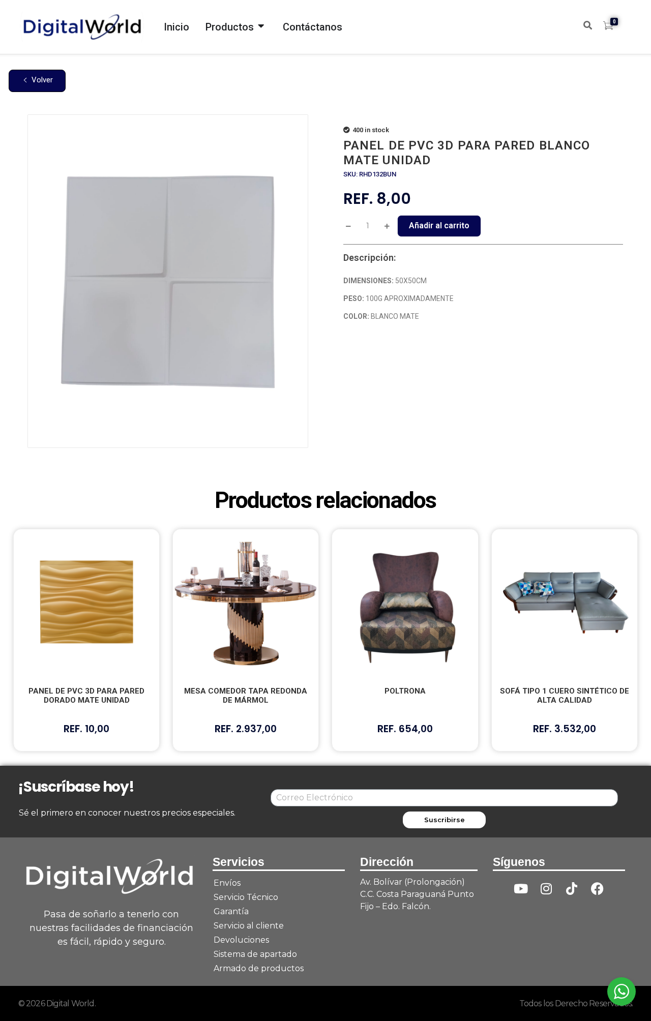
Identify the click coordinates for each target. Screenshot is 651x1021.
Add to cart (439, 226)
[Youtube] (521, 889)
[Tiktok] (571, 889)
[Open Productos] (261, 23)
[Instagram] (546, 889)
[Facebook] (597, 889)
